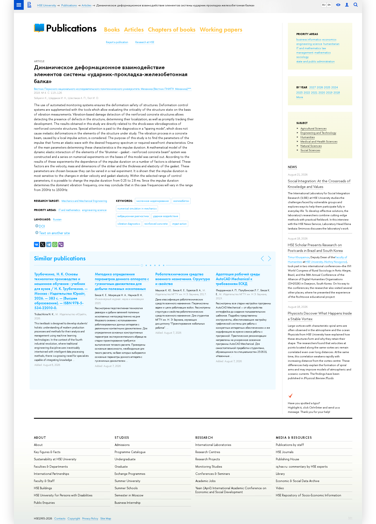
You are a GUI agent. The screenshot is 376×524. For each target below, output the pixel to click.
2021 (314, 92)
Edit (350, 517)
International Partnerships (51, 474)
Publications (71, 28)
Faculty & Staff (44, 481)
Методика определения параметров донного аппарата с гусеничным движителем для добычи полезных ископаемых (122, 281)
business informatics (308, 39)
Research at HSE (144, 42)
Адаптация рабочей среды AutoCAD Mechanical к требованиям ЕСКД (238, 279)
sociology (302, 57)
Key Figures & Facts (47, 452)
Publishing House (287, 459)
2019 (329, 92)
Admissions (122, 445)
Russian (57, 219)
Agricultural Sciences (313, 128)
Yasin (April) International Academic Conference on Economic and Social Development (230, 490)
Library (280, 474)
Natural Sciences (311, 146)
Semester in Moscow (129, 495)
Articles (134, 29)
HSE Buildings (43, 488)
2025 (327, 87)
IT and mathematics (308, 48)
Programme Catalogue (130, 452)
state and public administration (315, 61)
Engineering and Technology (318, 133)
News (292, 167)
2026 (320, 87)
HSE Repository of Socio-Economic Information (308, 495)
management (304, 52)
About (40, 437)
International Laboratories (213, 445)
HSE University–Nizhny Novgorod (326, 262)
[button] (142, 265)
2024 (334, 87)
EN (329, 4)
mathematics (322, 52)
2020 (322, 92)
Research (204, 437)
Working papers (221, 29)
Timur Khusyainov (298, 257)
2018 (337, 92)
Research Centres (207, 452)
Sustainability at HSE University (55, 459)
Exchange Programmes (130, 474)
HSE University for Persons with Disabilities (63, 495)
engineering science (309, 44)
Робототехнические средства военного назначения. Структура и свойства (182, 279)
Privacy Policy (90, 518)
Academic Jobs (205, 481)
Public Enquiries (44, 503)
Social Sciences (310, 150)
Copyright (73, 518)
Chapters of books (171, 29)
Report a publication (117, 42)
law (324, 48)
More (299, 97)
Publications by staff (290, 445)
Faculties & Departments (51, 466)
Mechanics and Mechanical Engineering (84, 201)
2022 (307, 92)
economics (329, 39)
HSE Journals (284, 452)
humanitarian (331, 44)
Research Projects (207, 459)
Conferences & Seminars (212, 474)
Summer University (127, 481)
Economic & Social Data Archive (297, 481)
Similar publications (60, 258)
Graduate (121, 466)
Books (112, 29)
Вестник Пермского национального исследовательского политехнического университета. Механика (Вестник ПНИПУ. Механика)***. (113, 89)
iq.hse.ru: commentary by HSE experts (301, 466)
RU (324, 4)
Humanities (307, 137)
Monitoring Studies (208, 466)
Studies (122, 437)
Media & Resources (294, 437)
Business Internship (128, 503)
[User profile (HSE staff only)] (347, 5)
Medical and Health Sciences (318, 141)
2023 (299, 92)
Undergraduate (125, 459)
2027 (312, 87)
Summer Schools (126, 488)
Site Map (105, 518)
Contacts (59, 518)
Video (280, 488)
